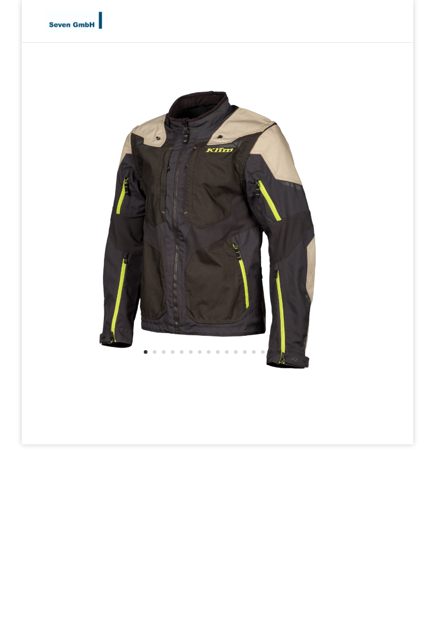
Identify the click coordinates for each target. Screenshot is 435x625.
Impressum (362, 430)
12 (245, 352)
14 (263, 352)
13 (254, 352)
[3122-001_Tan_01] (182, 370)
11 (236, 352)
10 (227, 352)
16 (281, 352)
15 (272, 352)
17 (290, 352)
